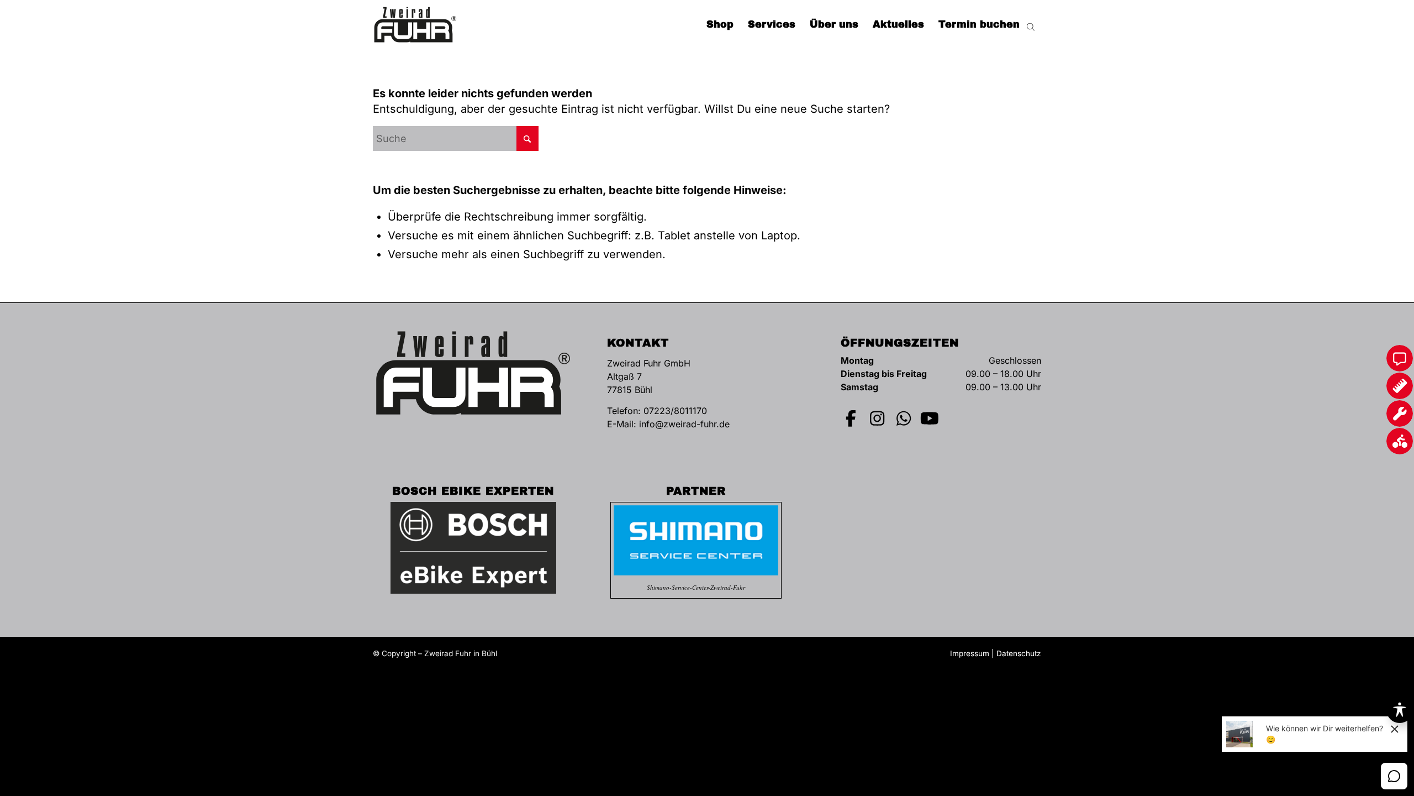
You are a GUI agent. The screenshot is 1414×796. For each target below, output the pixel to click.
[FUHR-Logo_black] (415, 25)
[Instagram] (877, 418)
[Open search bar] (1031, 25)
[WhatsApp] (903, 418)
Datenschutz (1018, 653)
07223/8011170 (675, 410)
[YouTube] (930, 418)
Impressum (969, 653)
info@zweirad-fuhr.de (684, 424)
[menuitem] (720, 25)
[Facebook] (851, 418)
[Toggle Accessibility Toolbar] (1399, 709)
